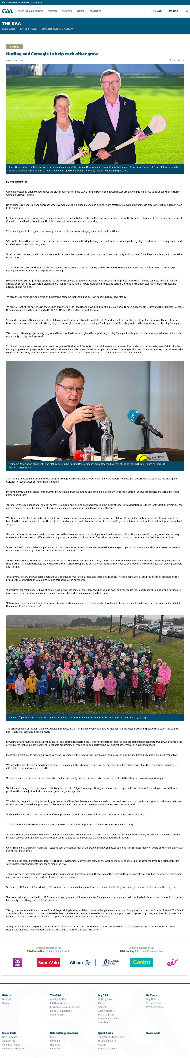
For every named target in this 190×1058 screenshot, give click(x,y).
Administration (58, 999)
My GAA (173, 11)
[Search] (187, 11)
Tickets (67, 11)
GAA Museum (9, 1037)
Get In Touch (57, 1014)
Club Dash (8, 29)
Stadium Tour (9, 1041)
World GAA (104, 1022)
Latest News (28, 29)
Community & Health (109, 1018)
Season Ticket (153, 1003)
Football (6, 999)
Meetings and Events (13, 1048)
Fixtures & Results (30, 11)
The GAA (156, 11)
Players (102, 1003)
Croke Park (9, 1033)
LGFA (53, 1037)
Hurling (6, 1003)
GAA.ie (6, 995)
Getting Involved (107, 999)
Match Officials (106, 1014)
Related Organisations (64, 1033)
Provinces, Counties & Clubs (65, 1007)
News (80, 11)
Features (95, 11)
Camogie (55, 1041)
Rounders (55, 1048)
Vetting (102, 1044)
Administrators (106, 1011)
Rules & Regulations (61, 1011)
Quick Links (105, 1033)
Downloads (153, 1033)
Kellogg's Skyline (11, 1044)
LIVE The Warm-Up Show (57, 29)
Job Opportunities (59, 1003)
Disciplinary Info (107, 1041)
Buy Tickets (152, 999)
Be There (151, 995)
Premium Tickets (155, 1007)
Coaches (102, 1007)
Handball (55, 1044)
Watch (52, 11)
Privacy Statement (108, 1048)
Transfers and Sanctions (111, 1037)
